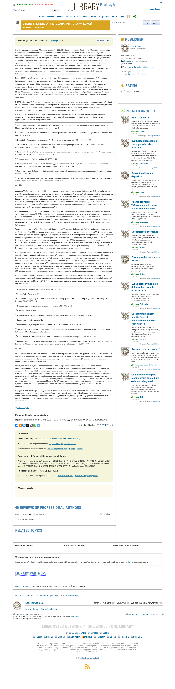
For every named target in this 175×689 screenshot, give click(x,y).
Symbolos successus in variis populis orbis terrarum (144, 144)
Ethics (142, 397)
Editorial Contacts (34, 602)
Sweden (94, 632)
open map (75, 616)
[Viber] (31, 425)
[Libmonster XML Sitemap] (87, 668)
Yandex (80, 448)
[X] (27, 425)
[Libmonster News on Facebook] (154, 3)
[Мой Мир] (23, 425)
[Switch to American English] (161, 3)
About (28, 609)
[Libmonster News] (156, 3)
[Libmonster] (17, 609)
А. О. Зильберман (53, 40)
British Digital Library (71, 595)
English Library (136, 46)
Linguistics (144, 222)
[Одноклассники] (20, 425)
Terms (27, 595)
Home (17, 586)
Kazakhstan (74, 636)
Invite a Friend (41, 595)
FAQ (32, 595)
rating (135, 55)
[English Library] (125, 52)
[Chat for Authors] (153, 3)
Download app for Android (88, 658)
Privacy (21, 595)
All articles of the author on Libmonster (138, 67)
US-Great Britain (78, 632)
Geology (143, 339)
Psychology (144, 163)
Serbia (106, 632)
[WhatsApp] (34, 425)
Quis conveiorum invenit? (145, 349)
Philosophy (144, 304)
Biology (142, 274)
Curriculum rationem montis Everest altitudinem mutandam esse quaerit (143, 318)
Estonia (112, 636)
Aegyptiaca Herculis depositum (142, 174)
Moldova (88, 636)
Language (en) (52, 595)
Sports (142, 247)
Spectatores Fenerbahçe (144, 231)
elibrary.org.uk (23, 407)
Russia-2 (125, 636)
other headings (141, 61)
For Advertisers (49, 609)
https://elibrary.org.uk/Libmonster (62, 443)
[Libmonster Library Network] (163, 614)
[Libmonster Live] (150, 3)
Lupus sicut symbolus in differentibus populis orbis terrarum (144, 287)
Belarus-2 (137, 636)
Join (152, 9)
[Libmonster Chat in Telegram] (114, 602)
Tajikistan (100, 636)
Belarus (49, 636)
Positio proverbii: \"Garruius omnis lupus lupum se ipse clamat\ (144, 205)
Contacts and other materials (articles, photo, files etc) (58, 438)
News (36, 609)
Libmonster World (80, 476)
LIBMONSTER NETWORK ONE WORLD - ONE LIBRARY (87, 626)
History (142, 131)
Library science (128, 61)
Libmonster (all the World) (57, 448)
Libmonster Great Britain (65, 476)
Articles (25, 586)
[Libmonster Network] (143, 614)
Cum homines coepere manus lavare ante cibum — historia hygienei (145, 378)
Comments (126, 22)
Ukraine (61, 636)
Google (72, 448)
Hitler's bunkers (140, 117)
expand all (40, 514)
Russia (38, 636)
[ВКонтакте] (16, 425)
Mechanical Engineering (148, 365)
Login (157, 9)
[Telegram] (38, 425)
